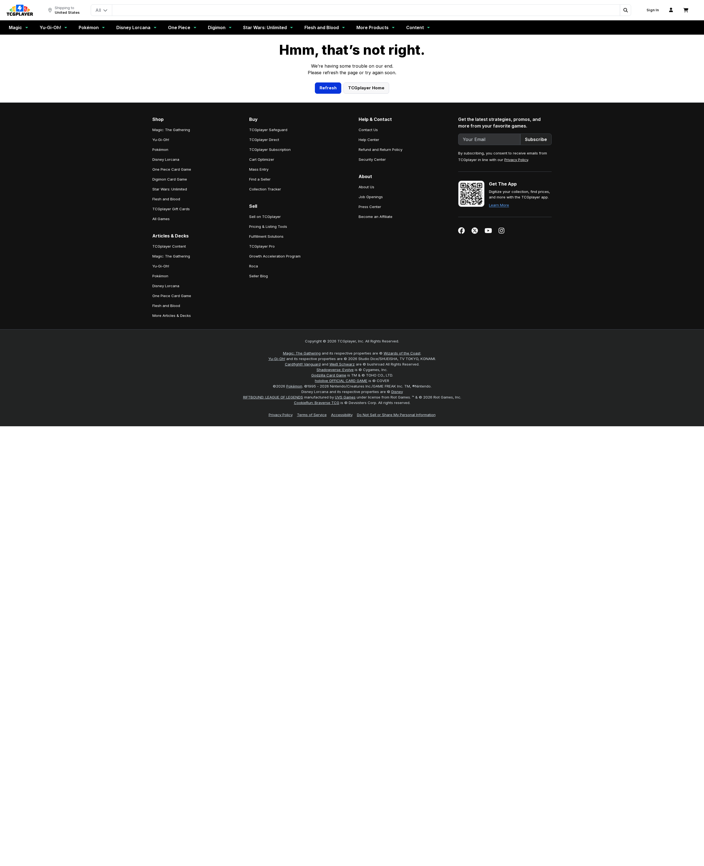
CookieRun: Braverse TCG (316, 509)
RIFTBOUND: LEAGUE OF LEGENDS (273, 504)
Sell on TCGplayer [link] (265, 323)
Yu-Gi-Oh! (50, 27)
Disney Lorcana (133, 27)
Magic (15, 27)
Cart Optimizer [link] (261, 266)
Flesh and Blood (321, 27)
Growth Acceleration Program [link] (275, 363)
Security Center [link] (372, 266)
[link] (20, 10)
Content (415, 27)
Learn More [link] (499, 312)
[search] (366, 9)
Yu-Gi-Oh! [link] (160, 246)
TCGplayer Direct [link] (264, 246)
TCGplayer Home (366, 194)
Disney (397, 498)
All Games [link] (161, 325)
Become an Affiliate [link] (375, 323)
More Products (372, 27)
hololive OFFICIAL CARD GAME (341, 487)
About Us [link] (366, 294)
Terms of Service (312, 521)
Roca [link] (253, 373)
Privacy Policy (516, 266)
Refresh (328, 194)
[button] (625, 10)
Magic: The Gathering (302, 460)
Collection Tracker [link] (265, 296)
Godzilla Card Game (328, 482)
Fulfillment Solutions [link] (266, 343)
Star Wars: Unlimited (265, 27)
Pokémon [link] (160, 256)
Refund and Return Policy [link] (380, 256)
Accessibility (342, 521)
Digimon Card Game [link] (169, 286)
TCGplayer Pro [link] (262, 353)
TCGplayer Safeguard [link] (268, 236)
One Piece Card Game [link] (171, 276)
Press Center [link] (370, 313)
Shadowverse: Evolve (335, 476)
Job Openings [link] (371, 303)
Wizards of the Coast (402, 460)
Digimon (217, 27)
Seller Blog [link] (258, 383)
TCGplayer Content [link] (169, 353)
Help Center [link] (369, 246)
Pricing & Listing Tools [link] (268, 333)
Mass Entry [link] (258, 276)
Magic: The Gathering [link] (171, 236)
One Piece (179, 27)
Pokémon (89, 27)
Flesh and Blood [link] (166, 306)
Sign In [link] (653, 10)
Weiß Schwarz (342, 471)
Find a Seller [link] (260, 286)
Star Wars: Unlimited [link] (169, 296)
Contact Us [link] (368, 236)
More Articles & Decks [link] (171, 422)
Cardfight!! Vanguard (303, 471)
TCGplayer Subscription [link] (270, 256)
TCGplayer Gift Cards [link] (171, 316)
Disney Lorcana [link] (165, 266)
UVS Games (345, 504)
